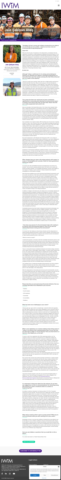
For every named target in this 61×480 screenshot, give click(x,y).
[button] (58, 466)
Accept (35, 475)
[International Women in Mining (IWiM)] (10, 7)
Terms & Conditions (33, 464)
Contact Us (45, 464)
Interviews (7, 40)
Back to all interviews (29, 441)
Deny (45, 475)
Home (3, 40)
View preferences (54, 475)
